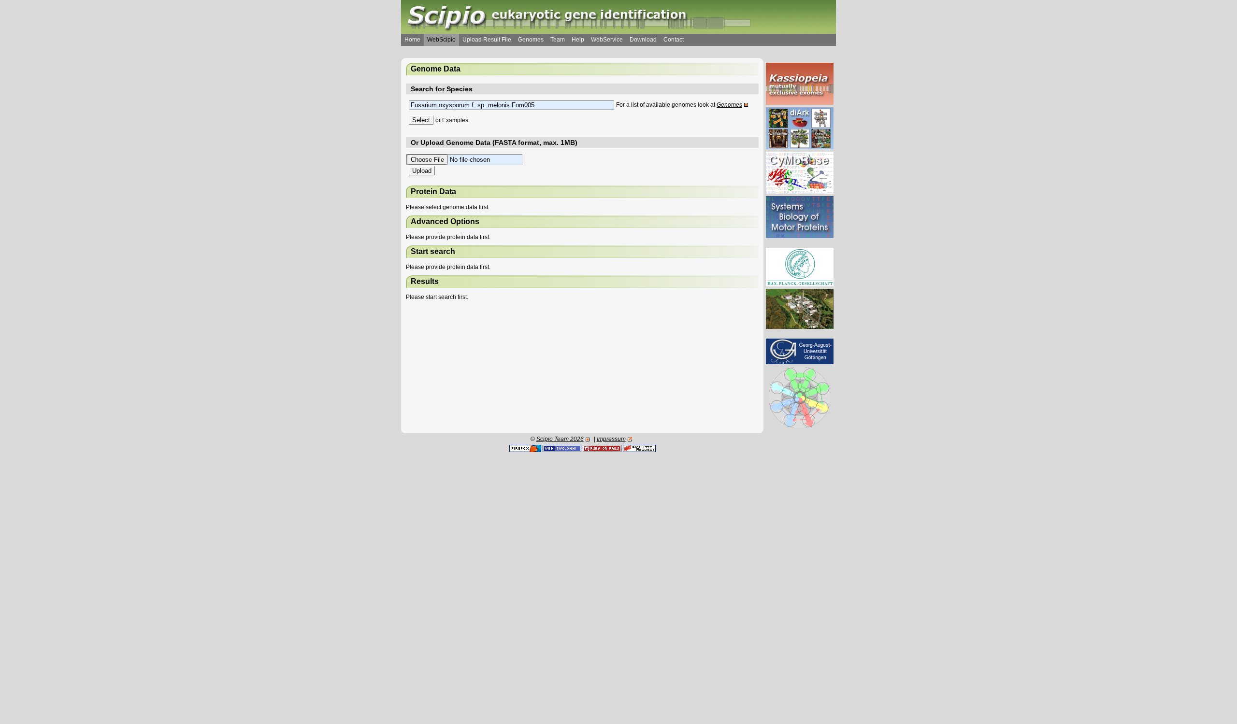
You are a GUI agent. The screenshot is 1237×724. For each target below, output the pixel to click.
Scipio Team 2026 (560, 439)
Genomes (531, 39)
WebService (607, 39)
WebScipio (441, 39)
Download (643, 39)
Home (412, 39)
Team (557, 39)
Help (578, 39)
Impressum (611, 439)
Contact (673, 39)
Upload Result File (486, 39)
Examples (455, 120)
